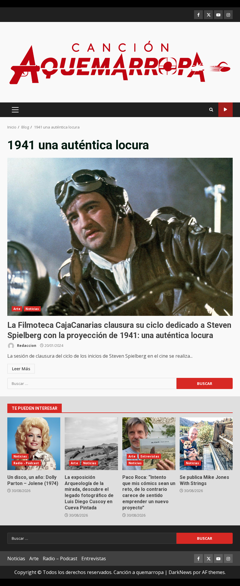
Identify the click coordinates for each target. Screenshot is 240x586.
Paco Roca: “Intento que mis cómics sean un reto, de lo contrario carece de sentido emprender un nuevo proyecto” (148, 443)
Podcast (225, 109)
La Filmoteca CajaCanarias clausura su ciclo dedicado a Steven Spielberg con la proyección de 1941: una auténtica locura (120, 237)
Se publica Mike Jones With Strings (206, 443)
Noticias (32, 309)
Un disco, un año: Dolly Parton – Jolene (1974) (33, 443)
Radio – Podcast (60, 558)
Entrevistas (149, 456)
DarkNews (180, 572)
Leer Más (21, 368)
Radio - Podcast (26, 463)
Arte (16, 309)
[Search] (211, 109)
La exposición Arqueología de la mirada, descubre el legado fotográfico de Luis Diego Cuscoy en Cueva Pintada (91, 443)
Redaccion (26, 345)
